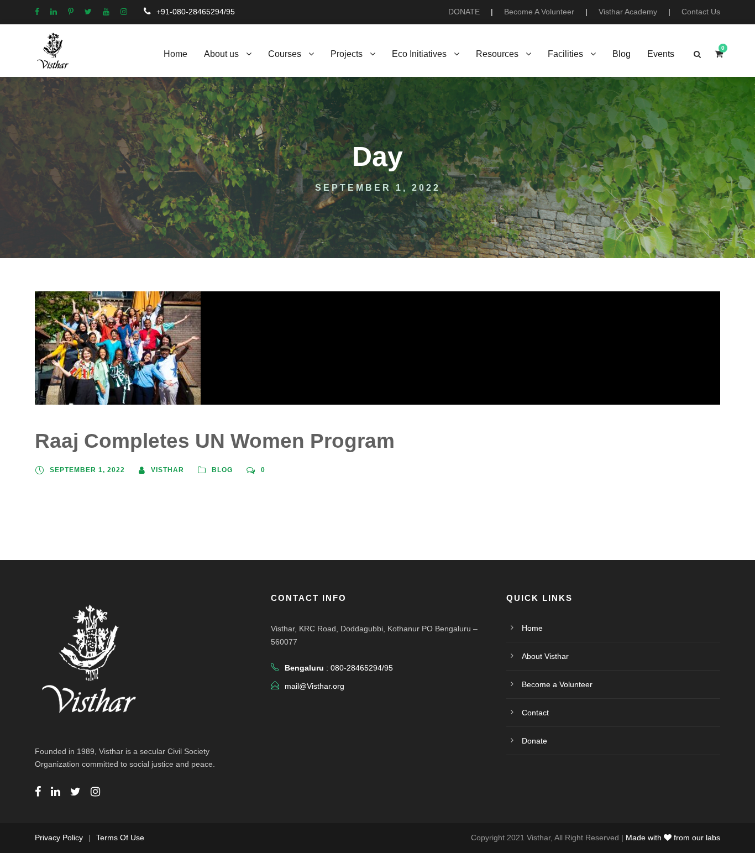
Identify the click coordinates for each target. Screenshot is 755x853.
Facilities (565, 54)
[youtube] (106, 11)
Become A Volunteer (539, 11)
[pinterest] (71, 11)
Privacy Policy (59, 837)
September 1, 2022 (87, 470)
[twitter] (88, 11)
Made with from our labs (673, 837)
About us (221, 54)
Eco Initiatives (419, 54)
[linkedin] (53, 11)
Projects (347, 54)
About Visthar (545, 656)
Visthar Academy (628, 11)
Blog (621, 54)
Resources (497, 54)
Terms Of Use (120, 837)
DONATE (464, 11)
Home (175, 54)
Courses (284, 54)
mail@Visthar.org (314, 686)
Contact (535, 712)
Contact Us (700, 11)
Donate (534, 740)
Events (660, 54)
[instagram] (123, 11)
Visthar (167, 470)
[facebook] (37, 11)
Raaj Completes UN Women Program (215, 441)
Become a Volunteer (557, 684)
